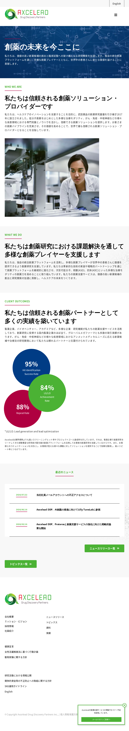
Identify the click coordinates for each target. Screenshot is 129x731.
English (117, 3)
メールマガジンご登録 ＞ (101, 719)
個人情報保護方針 (69, 714)
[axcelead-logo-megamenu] (27, 8)
